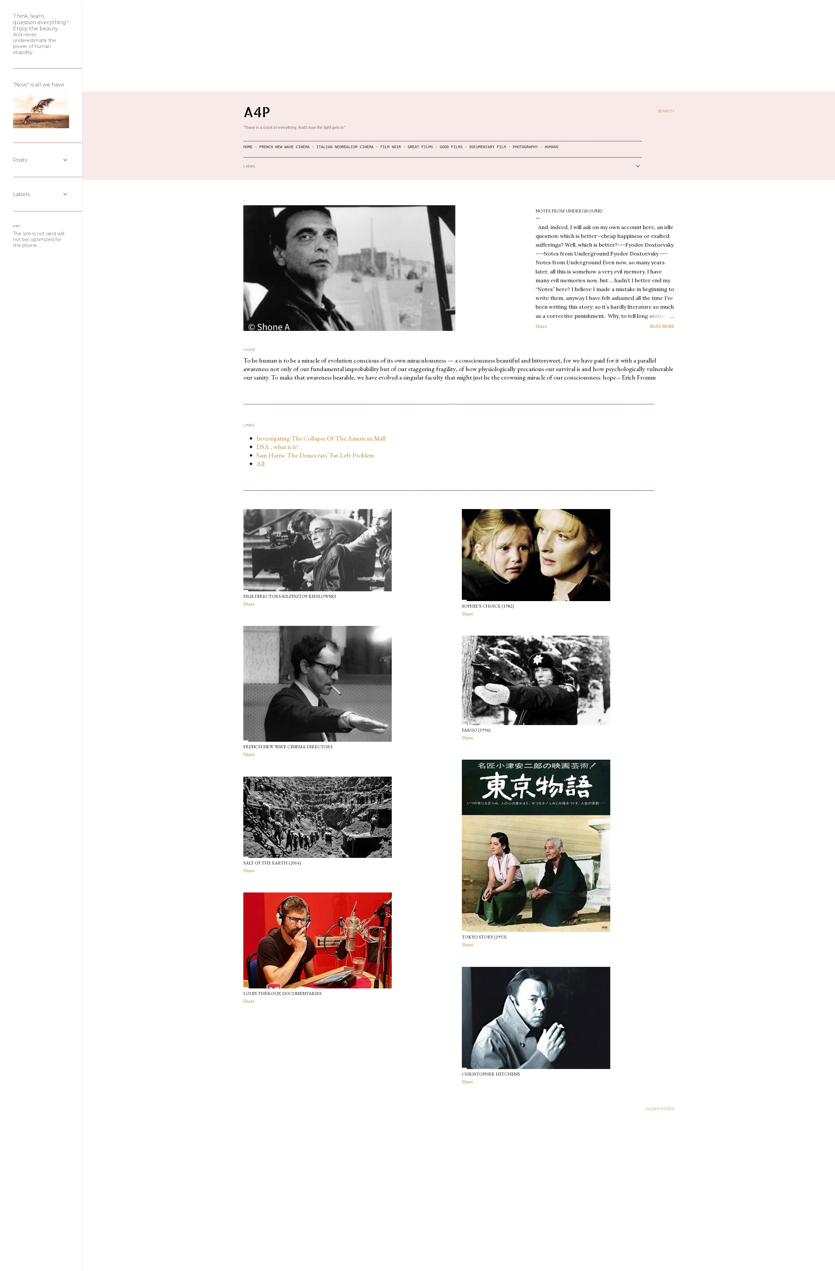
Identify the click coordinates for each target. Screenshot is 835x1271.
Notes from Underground (569, 211)
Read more (662, 326)
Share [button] (541, 326)
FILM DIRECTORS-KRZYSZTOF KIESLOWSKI (289, 596)
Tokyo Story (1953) (484, 937)
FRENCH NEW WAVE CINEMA (284, 147)
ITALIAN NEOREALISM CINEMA (344, 147)
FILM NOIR (390, 147)
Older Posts (659, 1108)
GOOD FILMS (451, 147)
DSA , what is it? (277, 446)
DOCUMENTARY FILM (487, 147)
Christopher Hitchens (491, 1074)
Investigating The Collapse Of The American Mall (321, 438)
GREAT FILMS (420, 147)
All (260, 463)
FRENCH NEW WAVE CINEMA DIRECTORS (288, 747)
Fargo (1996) (476, 730)
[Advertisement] (417, 45)
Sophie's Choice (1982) (488, 606)
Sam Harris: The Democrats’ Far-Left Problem (315, 455)
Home (247, 147)
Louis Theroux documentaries (282, 993)
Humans (551, 147)
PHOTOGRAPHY (525, 147)
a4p (256, 111)
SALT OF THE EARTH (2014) (272, 863)
